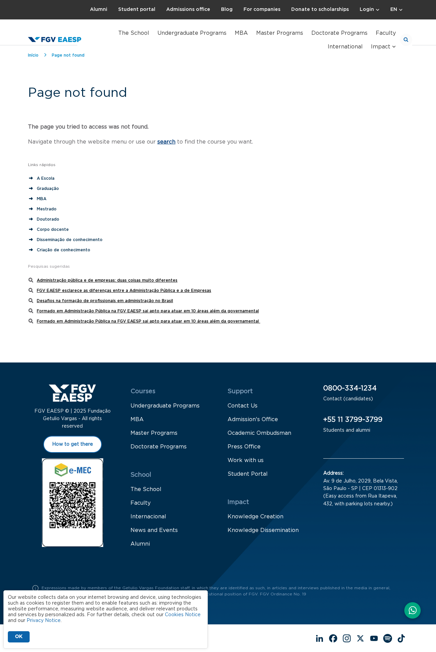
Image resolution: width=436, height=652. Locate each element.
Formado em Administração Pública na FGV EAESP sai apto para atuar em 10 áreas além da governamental (148, 311)
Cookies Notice (183, 614)
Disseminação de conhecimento (70, 240)
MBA (241, 33)
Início (33, 55)
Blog (227, 9)
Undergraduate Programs (192, 33)
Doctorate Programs (339, 33)
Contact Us (243, 406)
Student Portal (248, 474)
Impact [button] (380, 46)
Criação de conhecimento (64, 250)
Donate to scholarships (320, 9)
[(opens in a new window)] (412, 611)
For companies (262, 9)
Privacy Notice (44, 620)
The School (133, 33)
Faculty (386, 33)
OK (18, 636)
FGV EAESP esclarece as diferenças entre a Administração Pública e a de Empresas (124, 290)
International (345, 46)
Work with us (246, 460)
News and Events (154, 530)
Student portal (136, 9)
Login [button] (367, 9)
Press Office (244, 446)
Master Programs (279, 33)
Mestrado (47, 209)
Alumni (98, 9)
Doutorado (48, 219)
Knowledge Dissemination (263, 530)
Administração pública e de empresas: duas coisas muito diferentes (107, 280)
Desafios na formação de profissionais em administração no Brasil (105, 301)
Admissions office (188, 9)
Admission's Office (253, 419)
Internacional (148, 516)
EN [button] (393, 9)
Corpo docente (53, 229)
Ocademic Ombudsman (259, 433)
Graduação (48, 189)
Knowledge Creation (255, 516)
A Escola (45, 178)
